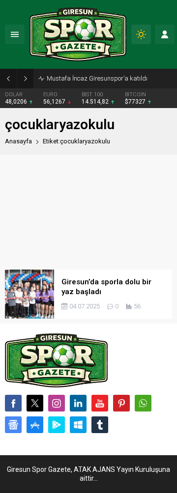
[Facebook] (13, 403)
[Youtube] (99, 403)
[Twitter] (35, 403)
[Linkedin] (78, 403)
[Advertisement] (88, 212)
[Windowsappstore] (78, 424)
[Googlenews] (13, 424)
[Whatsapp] (143, 403)
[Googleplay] (56, 424)
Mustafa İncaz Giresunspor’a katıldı (97, 78)
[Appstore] (35, 424)
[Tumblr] (99, 424)
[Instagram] (56, 403)
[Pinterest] (121, 403)
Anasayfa (18, 141)
